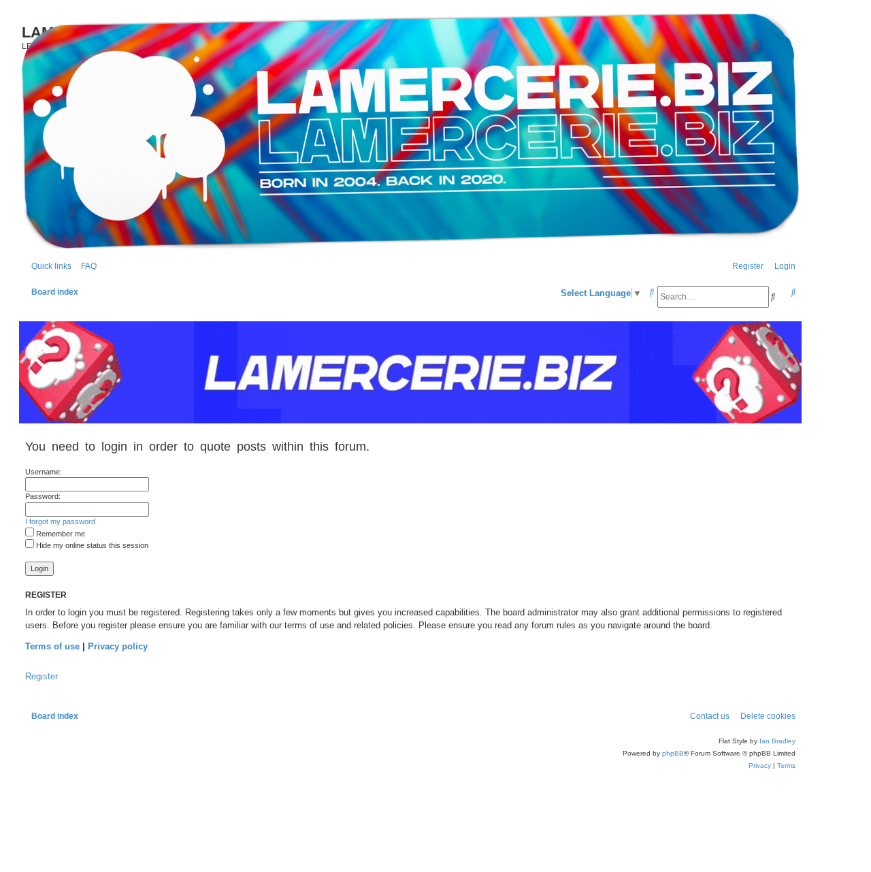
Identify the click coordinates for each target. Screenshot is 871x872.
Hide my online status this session (91, 545)
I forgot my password (60, 521)
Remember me (59, 534)
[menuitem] (86, 266)
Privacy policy (118, 646)
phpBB (673, 753)
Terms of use (52, 646)
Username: (43, 472)
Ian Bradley (777, 741)
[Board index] (410, 131)
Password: (43, 496)
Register (41, 676)
